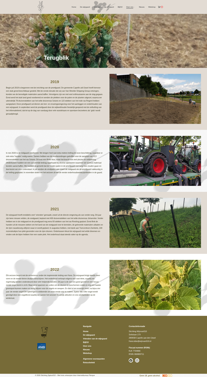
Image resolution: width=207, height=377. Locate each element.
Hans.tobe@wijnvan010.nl (140, 341)
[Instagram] (137, 360)
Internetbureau (82, 375)
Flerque (92, 375)
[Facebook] (131, 360)
